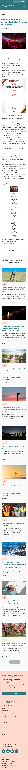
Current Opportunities (7, 741)
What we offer (5, 710)
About (3, 708)
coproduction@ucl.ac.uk (9, 243)
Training (3, 731)
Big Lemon (14, 765)
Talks (3, 725)
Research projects (6, 727)
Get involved (5, 714)
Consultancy (5, 729)
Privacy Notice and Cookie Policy (9, 761)
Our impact (4, 718)
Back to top (4, 767)
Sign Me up (14, 693)
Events (3, 739)
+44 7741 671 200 (7, 747)
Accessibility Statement (19, 1)
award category (8, 71)
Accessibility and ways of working (9, 716)
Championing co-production (8, 712)
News (3, 14)
